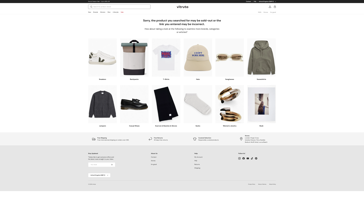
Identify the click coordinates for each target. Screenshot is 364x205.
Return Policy (272, 184)
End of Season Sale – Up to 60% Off (99, 1)
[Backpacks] (134, 57)
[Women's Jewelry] (229, 104)
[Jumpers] (102, 104)
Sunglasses (229, 79)
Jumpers (102, 126)
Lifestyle (115, 12)
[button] (275, 7)
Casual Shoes (134, 126)
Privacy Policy (251, 184)
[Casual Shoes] (134, 104)
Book (261, 126)
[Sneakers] (102, 57)
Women (102, 12)
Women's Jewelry (229, 126)
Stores (266, 12)
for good (273, 12)
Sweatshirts (261, 79)
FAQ (255, 1)
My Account (198, 157)
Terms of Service (262, 184)
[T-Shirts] (166, 57)
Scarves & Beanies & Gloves (166, 126)
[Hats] (198, 57)
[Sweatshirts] (261, 57)
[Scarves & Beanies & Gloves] (166, 104)
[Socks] (198, 104)
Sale (122, 12)
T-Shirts (166, 79)
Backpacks (134, 79)
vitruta (94, 184)
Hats (198, 79)
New (89, 12)
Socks (198, 126)
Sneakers (102, 79)
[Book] (261, 104)
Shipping (197, 168)
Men (109, 12)
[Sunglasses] (229, 57)
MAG (259, 12)
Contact (248, 1)
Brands (95, 12)
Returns (197, 164)
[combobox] (119, 7)
